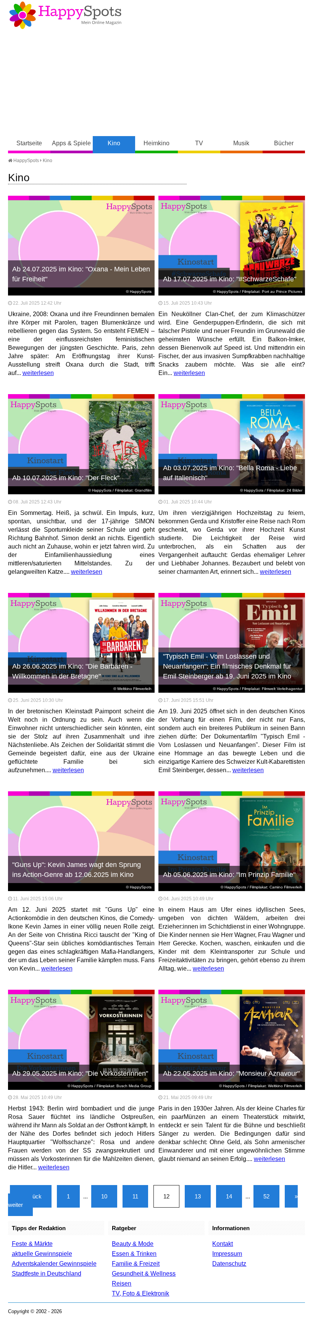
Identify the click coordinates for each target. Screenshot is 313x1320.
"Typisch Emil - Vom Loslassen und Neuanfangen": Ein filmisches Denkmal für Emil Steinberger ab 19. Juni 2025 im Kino (227, 666)
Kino (114, 143)
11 (135, 1196)
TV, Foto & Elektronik (140, 1293)
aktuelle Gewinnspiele (42, 1253)
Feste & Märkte (32, 1243)
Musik (241, 143)
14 (229, 1196)
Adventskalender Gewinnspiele (54, 1263)
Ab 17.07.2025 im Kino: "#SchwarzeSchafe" (229, 279)
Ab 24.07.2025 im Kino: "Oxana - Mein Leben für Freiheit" (81, 274)
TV (199, 143)
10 (104, 1196)
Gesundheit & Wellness (144, 1273)
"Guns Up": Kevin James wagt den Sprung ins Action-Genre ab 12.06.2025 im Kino (76, 869)
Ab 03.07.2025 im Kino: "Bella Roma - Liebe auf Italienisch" (230, 473)
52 (266, 1196)
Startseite (29, 143)
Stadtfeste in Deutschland (46, 1273)
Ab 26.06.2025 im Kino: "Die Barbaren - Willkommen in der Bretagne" (72, 671)
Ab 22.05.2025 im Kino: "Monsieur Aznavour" (231, 1073)
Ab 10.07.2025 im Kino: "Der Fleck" (65, 478)
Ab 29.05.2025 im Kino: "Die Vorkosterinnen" (80, 1073)
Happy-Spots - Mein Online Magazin (65, 15)
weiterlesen (38, 373)
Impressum (227, 1253)
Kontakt (222, 1243)
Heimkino (156, 143)
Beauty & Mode (132, 1243)
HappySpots (25, 160)
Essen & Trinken (134, 1253)
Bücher (284, 143)
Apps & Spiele (71, 143)
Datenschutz (229, 1263)
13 (198, 1196)
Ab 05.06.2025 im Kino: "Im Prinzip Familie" (229, 874)
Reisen (121, 1283)
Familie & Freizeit (136, 1263)
